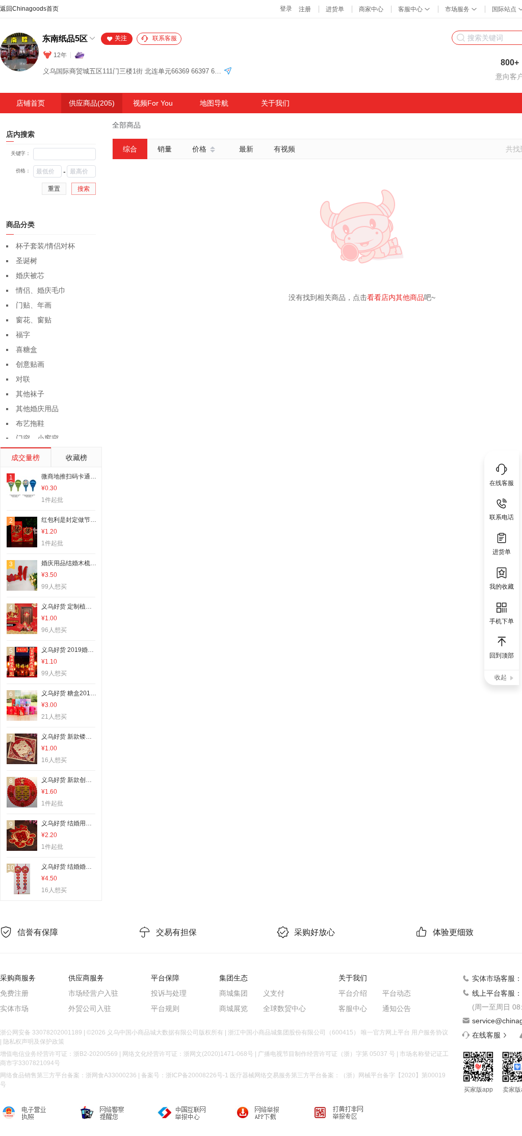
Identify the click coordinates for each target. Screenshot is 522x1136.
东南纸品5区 (65, 38)
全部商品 (126, 125)
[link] (126, 125)
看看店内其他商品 (395, 297)
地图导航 (214, 103)
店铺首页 (30, 103)
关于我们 (275, 103)
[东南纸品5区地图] (227, 71)
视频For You (153, 103)
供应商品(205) (92, 103)
